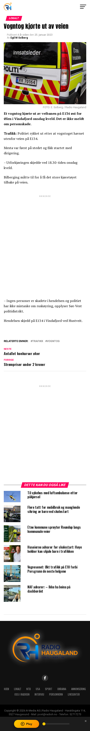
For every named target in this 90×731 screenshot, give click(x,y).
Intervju (39, 694)
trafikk (37, 341)
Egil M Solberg (19, 37)
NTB (28, 689)
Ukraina (61, 689)
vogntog (53, 341)
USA (38, 689)
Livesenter (74, 694)
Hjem (6, 689)
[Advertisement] (45, 243)
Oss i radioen (22, 694)
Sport (48, 689)
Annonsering (78, 689)
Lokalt (17, 689)
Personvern (56, 694)
